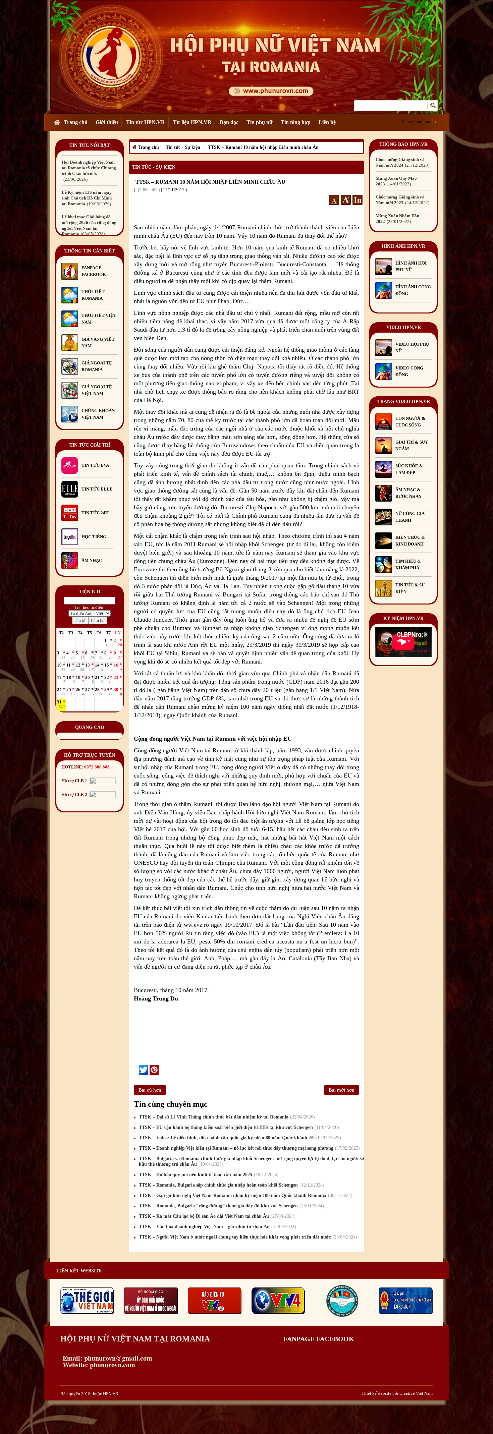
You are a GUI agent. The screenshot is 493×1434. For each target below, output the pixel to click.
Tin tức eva (95, 465)
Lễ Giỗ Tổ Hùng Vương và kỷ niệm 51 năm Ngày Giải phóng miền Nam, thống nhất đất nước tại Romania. (89, 228)
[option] (89, 168)
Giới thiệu (107, 122)
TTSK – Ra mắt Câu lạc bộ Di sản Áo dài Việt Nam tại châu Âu (216, 1216)
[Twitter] (143, 1070)
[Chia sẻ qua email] (136, 1069)
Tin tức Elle (97, 489)
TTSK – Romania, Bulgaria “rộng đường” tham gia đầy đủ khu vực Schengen (230, 1205)
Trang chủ (76, 122)
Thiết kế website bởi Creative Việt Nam (397, 1393)
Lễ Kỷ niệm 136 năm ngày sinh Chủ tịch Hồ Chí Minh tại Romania (87, 168)
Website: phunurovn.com (97, 1365)
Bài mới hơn (341, 1090)
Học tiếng (94, 536)
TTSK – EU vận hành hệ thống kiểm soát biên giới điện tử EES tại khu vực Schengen (238, 1127)
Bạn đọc (229, 122)
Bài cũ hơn (150, 1090)
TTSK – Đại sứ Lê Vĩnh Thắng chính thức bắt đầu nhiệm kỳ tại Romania (226, 1117)
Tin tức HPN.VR (145, 122)
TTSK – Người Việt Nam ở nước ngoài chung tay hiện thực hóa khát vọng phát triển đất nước (247, 1237)
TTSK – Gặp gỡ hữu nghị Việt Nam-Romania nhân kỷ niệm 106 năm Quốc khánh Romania (245, 1195)
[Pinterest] (154, 1070)
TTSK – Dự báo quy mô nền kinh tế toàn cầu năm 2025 (208, 1174)
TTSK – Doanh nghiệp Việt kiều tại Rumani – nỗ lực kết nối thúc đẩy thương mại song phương (248, 1148)
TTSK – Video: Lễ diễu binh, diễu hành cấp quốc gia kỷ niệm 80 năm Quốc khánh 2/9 (239, 1137)
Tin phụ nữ (259, 122)
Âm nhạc (91, 560)
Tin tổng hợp (296, 122)
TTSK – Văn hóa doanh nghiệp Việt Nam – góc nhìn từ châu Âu (216, 1226)
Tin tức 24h (95, 512)
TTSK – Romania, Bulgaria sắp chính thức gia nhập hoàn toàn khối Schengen (231, 1185)
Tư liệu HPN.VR (192, 122)
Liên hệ (327, 122)
